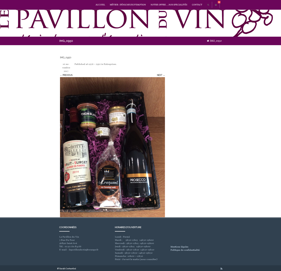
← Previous (66, 75)
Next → (161, 75)
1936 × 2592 (95, 64)
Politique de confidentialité (185, 249)
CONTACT (197, 4)
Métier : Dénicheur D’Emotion (128, 4)
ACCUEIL (100, 4)
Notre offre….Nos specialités (169, 4)
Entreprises (110, 64)
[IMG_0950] (112, 147)
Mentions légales (179, 246)
